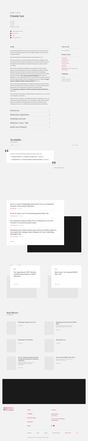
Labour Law (64, 66)
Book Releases (56, 432)
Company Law (65, 61)
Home (29, 410)
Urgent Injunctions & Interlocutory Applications (70, 69)
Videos (45, 432)
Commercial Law (65, 59)
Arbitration (64, 58)
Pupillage (30, 422)
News (38, 432)
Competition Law (65, 63)
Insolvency (64, 65)
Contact (53, 410)
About (29, 426)
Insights (29, 432)
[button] (75, 145)
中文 (77, 432)
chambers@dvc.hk (54, 414)
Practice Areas (31, 418)
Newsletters (68, 432)
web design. (47, 437)
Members (12, 12)
